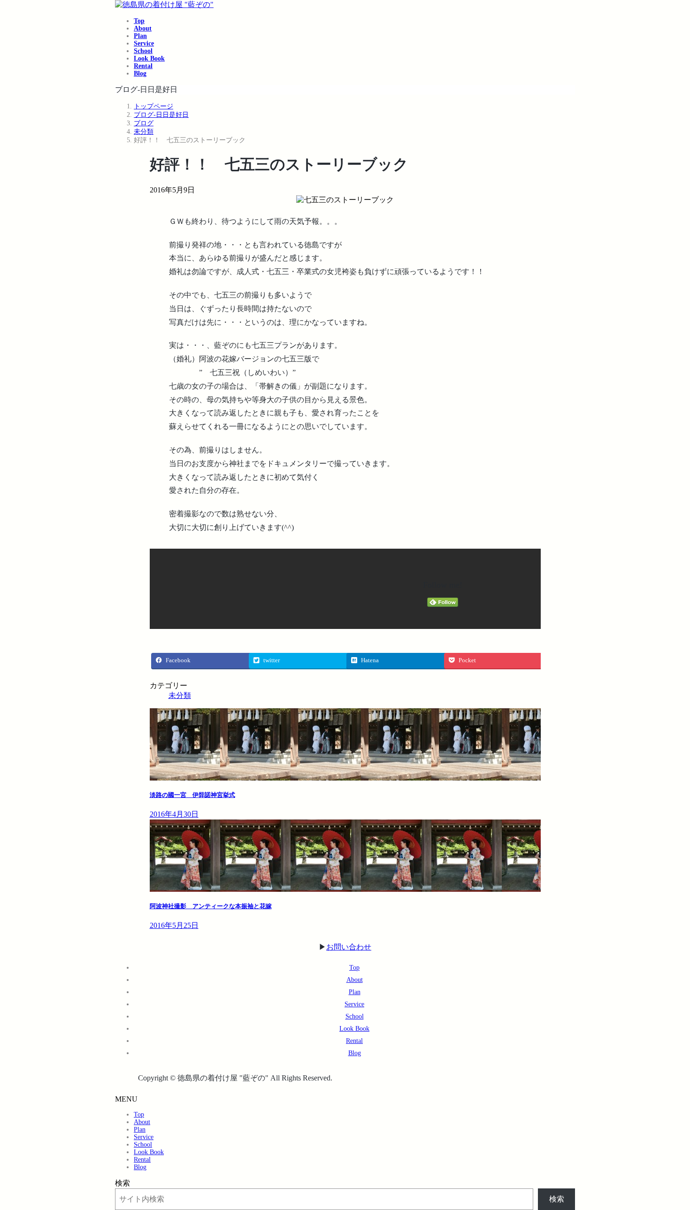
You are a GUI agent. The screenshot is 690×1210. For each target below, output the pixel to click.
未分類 (180, 695)
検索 (122, 1183)
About (354, 979)
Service (354, 1004)
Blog (354, 1053)
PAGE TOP (667, 1164)
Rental (354, 1040)
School (354, 1016)
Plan (354, 992)
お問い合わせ (348, 947)
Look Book (354, 1028)
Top (354, 967)
